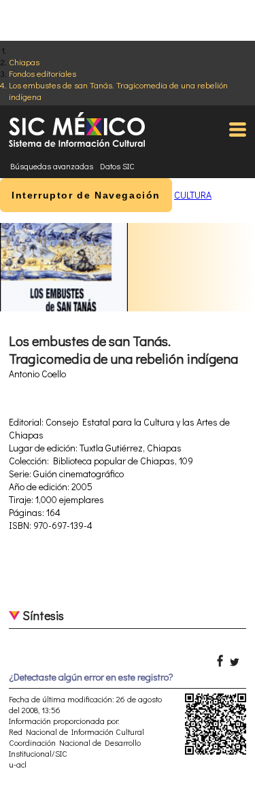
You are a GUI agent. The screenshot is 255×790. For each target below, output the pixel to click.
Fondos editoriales (42, 73)
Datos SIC (117, 165)
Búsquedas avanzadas (51, 165)
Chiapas (24, 61)
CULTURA (192, 194)
